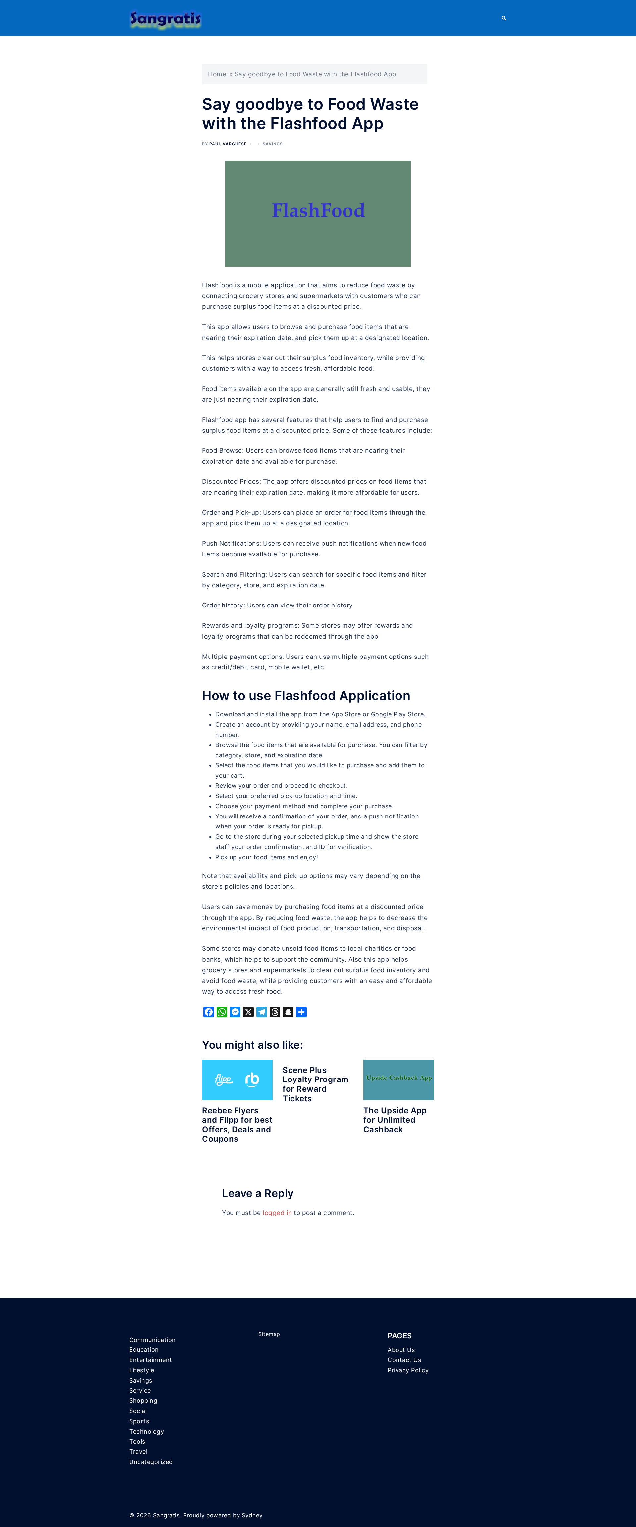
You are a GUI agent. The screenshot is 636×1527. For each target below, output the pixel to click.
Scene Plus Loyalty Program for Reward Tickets (316, 1084)
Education (144, 1349)
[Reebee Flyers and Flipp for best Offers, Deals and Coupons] (237, 1079)
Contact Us (404, 1359)
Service (140, 1390)
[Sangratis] (165, 18)
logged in (277, 1213)
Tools (137, 1441)
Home (217, 74)
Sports (139, 1421)
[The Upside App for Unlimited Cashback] (398, 1079)
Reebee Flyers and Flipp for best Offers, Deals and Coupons (237, 1125)
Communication (152, 1339)
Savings (273, 143)
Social (138, 1410)
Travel (138, 1451)
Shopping (143, 1400)
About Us (401, 1349)
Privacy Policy (408, 1370)
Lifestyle (141, 1370)
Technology (146, 1431)
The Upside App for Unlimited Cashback (395, 1120)
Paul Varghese (228, 143)
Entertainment (150, 1359)
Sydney (252, 1515)
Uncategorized (151, 1461)
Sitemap (269, 1334)
